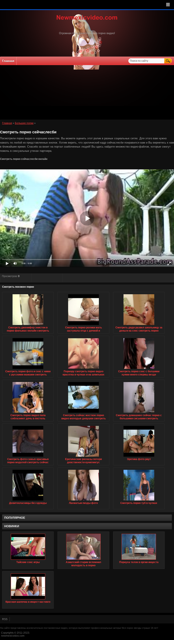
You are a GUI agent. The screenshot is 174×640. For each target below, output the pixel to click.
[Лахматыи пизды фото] (83, 500)
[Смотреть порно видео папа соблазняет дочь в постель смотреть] (28, 412)
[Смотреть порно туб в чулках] (138, 500)
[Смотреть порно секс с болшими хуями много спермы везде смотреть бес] (138, 369)
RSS (4, 619)
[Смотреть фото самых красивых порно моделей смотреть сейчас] (28, 456)
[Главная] (87, 20)
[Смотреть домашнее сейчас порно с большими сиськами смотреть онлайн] (138, 412)
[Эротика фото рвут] (138, 456)
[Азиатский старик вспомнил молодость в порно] (83, 547)
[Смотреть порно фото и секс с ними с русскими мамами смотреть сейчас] (28, 369)
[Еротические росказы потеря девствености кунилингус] (83, 456)
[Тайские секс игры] (27, 547)
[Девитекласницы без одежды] (28, 500)
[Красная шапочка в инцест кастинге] (27, 586)
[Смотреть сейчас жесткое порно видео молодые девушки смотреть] (83, 412)
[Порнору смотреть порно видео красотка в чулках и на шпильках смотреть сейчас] (83, 369)
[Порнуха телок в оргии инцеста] (138, 547)
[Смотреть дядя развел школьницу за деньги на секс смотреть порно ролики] (138, 325)
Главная (8, 61)
